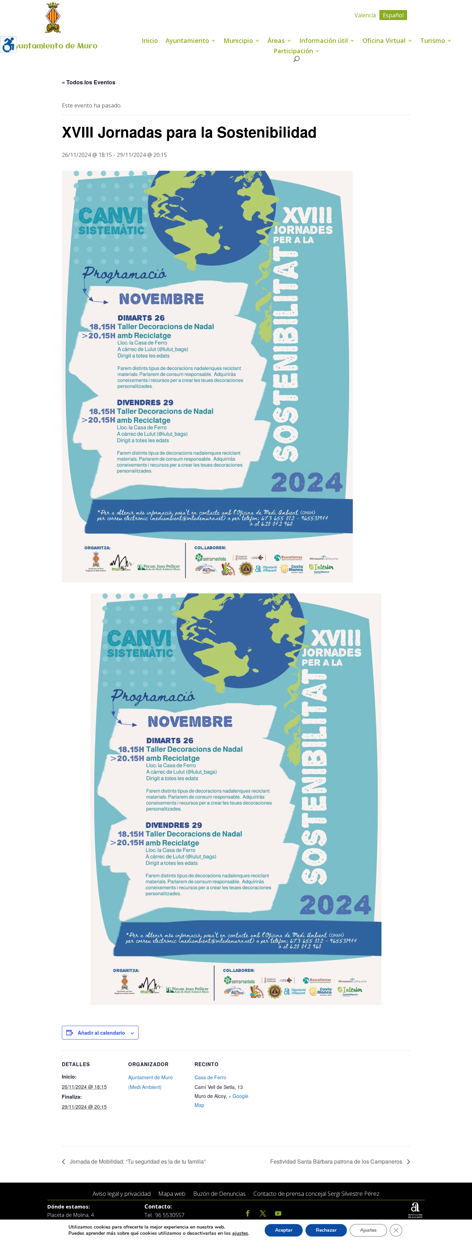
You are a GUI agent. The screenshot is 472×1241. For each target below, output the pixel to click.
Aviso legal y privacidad (122, 1193)
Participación (293, 51)
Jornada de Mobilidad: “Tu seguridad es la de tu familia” (137, 1161)
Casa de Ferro (210, 1077)
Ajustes (368, 1230)
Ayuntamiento (187, 41)
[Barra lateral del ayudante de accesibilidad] (8, 44)
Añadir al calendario (101, 1032)
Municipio (238, 41)
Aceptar (283, 1230)
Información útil (323, 41)
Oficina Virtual (384, 41)
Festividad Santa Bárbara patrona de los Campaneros (337, 1161)
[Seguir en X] (263, 1213)
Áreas (276, 41)
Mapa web (172, 1193)
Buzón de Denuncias (219, 1193)
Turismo (432, 41)
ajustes (240, 1233)
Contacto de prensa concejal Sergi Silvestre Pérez (316, 1193)
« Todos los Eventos (88, 82)
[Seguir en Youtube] (278, 1213)
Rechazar (326, 1230)
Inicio (150, 41)
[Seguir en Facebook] (248, 1213)
